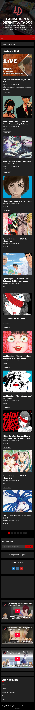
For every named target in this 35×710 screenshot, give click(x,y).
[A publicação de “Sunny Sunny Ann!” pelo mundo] (17, 381)
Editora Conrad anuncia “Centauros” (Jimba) (17, 517)
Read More (7, 93)
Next (25, 533)
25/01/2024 (14, 361)
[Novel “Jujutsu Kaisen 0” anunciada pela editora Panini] (17, 147)
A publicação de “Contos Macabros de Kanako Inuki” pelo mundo (17, 357)
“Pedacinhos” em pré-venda (14, 318)
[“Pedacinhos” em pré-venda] (17, 304)
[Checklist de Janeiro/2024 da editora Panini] (17, 224)
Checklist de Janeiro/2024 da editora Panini (15, 240)
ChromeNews (25, 706)
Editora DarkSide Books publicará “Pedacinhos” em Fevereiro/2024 (16, 437)
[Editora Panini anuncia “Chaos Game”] (17, 187)
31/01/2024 (14, 84)
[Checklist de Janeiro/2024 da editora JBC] (17, 461)
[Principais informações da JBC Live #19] (17, 65)
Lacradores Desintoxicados (17, 21)
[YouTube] (21, 568)
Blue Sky (20, 555)
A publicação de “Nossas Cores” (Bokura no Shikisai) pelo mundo (16, 280)
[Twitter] (13, 568)
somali (4, 685)
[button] (2, 37)
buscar (29, 546)
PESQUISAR (8, 541)
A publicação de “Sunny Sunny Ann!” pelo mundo (17, 397)
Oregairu (5, 696)
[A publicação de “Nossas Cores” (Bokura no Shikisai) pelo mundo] (17, 264)
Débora (6, 84)
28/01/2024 (14, 243)
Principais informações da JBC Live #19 (16, 80)
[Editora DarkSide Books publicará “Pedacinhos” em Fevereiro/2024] (17, 421)
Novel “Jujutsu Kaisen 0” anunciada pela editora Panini (17, 162)
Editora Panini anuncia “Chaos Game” (17, 201)
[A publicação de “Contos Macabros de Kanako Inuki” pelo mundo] (17, 342)
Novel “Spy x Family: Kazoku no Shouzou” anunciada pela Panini (15, 122)
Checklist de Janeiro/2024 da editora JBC (15, 477)
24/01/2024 (14, 480)
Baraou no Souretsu (8, 692)
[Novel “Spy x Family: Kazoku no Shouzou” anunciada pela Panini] (17, 107)
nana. (3, 699)
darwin (4, 688)
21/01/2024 (14, 520)
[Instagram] (17, 568)
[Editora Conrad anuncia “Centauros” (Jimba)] (17, 501)
